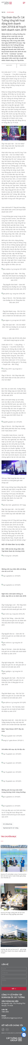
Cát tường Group (7, 824)
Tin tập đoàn (10, 12)
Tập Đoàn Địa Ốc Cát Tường (10, 828)
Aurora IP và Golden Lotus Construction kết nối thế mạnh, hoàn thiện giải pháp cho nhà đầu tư (13, 875)
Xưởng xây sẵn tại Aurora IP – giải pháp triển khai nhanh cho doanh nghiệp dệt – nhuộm (14, 951)
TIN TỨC (3, 12)
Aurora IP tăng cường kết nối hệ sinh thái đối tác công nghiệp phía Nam (13, 913)
